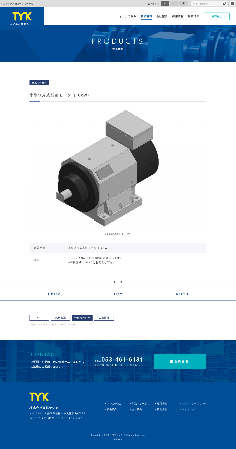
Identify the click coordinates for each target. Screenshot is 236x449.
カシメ (44, 325)
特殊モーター (82, 317)
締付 (63, 325)
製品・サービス (140, 403)
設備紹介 (112, 409)
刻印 (54, 325)
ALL (39, 317)
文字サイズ (153, 3)
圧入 (33, 325)
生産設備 (104, 317)
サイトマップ (187, 409)
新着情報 (162, 409)
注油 (73, 325)
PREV (55, 294)
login (232, 3)
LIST (118, 294)
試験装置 (60, 317)
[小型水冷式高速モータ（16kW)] (118, 168)
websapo (118, 439)
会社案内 (137, 409)
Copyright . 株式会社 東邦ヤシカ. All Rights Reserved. (118, 435)
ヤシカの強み (114, 403)
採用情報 (162, 403)
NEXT (180, 294)
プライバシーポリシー (187, 403)
